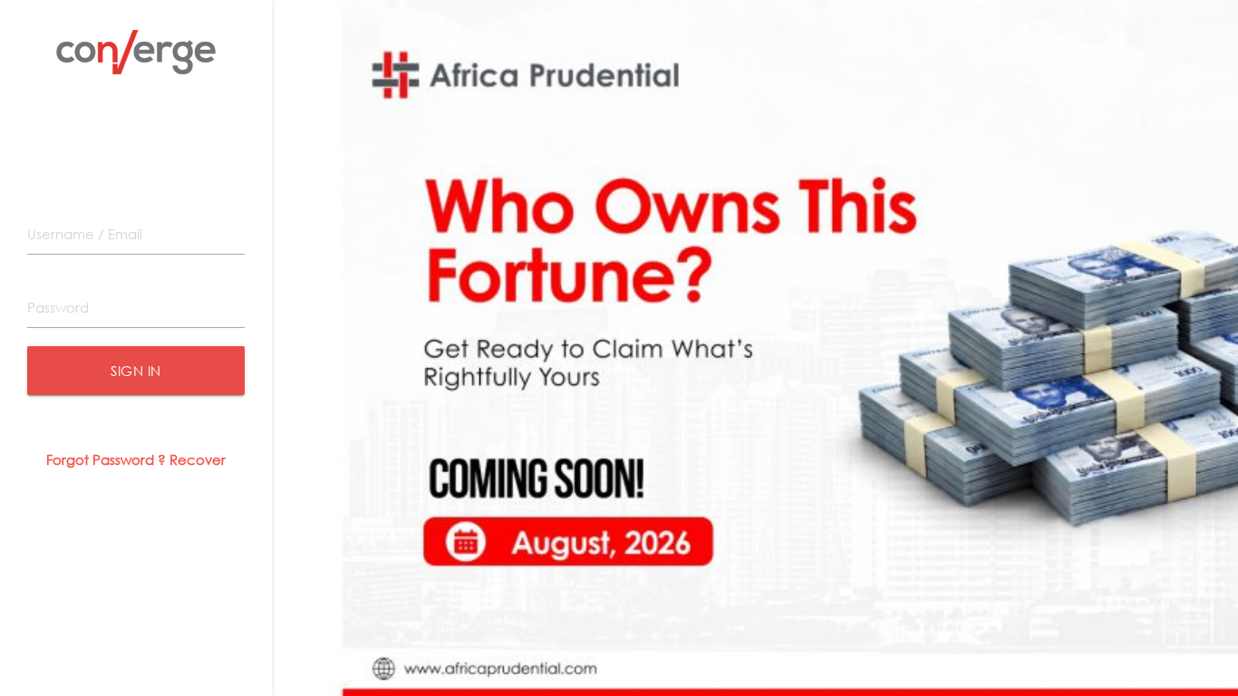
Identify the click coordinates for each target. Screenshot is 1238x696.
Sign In (136, 371)
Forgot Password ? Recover (136, 459)
